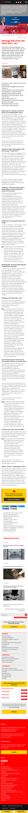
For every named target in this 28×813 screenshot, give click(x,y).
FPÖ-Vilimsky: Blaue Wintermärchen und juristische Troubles (13, 586)
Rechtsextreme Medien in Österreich (10, 639)
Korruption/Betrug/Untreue (10, 522)
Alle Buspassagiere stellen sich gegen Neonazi (13, 546)
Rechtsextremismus (6, 636)
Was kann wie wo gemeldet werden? (10, 658)
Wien (15, 531)
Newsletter (4, 671)
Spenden (14, 712)
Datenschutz (5, 808)
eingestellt (4, 241)
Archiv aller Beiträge (6, 675)
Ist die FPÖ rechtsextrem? (7, 637)
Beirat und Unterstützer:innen (15, 805)
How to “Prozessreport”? (7, 662)
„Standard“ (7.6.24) (9, 468)
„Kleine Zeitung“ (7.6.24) (10, 431)
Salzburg (5, 527)
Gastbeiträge (13, 692)
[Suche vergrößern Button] (26, 615)
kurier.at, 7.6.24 (17, 261)
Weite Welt (12, 529)
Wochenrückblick (19, 35)
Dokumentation (10, 35)
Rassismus (4, 646)
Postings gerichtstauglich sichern (9, 668)
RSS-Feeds (4, 678)
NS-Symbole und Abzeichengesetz (9, 649)
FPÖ (12, 519)
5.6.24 (8, 129)
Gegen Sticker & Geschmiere (8, 660)
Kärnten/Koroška (7, 521)
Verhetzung (20, 527)
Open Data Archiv (6, 673)
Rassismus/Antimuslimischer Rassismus (13, 526)
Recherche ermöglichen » (14, 499)
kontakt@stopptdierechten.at (8, 730)
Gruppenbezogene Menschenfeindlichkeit (11, 642)
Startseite (4, 35)
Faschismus (4, 641)
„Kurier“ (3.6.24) (18, 288)
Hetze (15, 519)
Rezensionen (13, 698)
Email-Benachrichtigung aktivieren (13, 513)
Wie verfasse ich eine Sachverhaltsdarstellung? (12, 670)
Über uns (4, 805)
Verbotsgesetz (12, 527)
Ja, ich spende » (14, 626)
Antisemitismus (5, 644)
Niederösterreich (7, 524)
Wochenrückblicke (13, 689)
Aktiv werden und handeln (8, 657)
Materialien (13, 695)
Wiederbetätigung (8, 531)
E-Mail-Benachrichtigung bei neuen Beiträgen (14, 684)
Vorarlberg (6, 529)
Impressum (12, 808)
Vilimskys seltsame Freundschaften (13, 566)
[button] (5, 506)
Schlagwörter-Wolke (6, 676)
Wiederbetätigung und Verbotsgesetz (10, 647)
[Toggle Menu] (26, 2)
